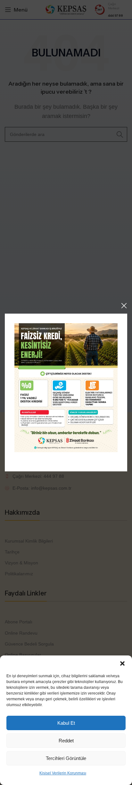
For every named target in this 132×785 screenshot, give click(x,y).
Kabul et (66, 723)
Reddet (66, 740)
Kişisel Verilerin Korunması (62, 773)
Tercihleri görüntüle (66, 758)
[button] (122, 663)
